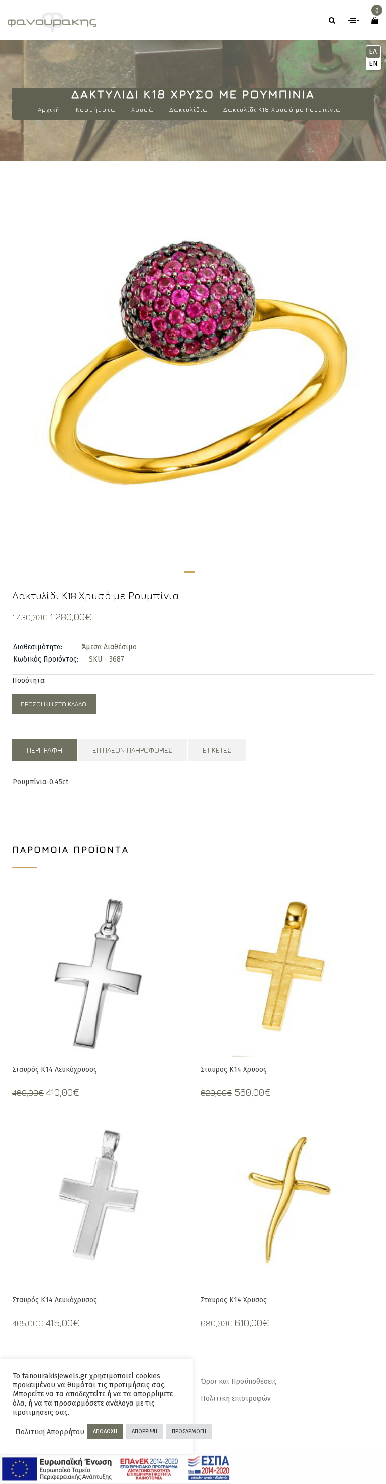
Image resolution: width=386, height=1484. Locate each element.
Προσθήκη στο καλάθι (54, 704)
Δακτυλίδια (188, 109)
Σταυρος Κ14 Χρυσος (234, 1069)
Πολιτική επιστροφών (236, 1398)
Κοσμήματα (96, 109)
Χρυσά (142, 109)
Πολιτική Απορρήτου (49, 1431)
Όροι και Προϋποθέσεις (239, 1381)
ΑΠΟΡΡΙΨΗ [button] (144, 1431)
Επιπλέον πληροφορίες (132, 750)
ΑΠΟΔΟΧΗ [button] (105, 1431)
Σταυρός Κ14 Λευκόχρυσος (54, 1069)
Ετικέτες (217, 750)
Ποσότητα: (29, 680)
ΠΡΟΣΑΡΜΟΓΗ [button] (189, 1431)
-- (353, 20)
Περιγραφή (44, 750)
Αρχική (49, 109)
